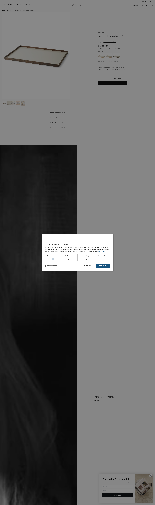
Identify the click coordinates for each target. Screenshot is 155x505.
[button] (51, 266)
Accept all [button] (103, 266)
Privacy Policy (102, 251)
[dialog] (77, 252)
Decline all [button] (87, 266)
